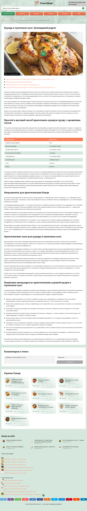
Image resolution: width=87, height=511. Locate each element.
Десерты (64, 13)
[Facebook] (40, 499)
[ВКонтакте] (32, 499)
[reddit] (76, 499)
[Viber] (10, 499)
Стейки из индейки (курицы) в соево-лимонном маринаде (17, 381)
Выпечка (22, 13)
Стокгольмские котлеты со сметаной (18, 393)
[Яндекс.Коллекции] (25, 499)
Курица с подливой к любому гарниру (71, 406)
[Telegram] (3, 499)
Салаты (50, 13)
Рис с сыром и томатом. (45, 393)
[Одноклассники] (47, 499)
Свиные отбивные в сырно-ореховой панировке (17, 406)
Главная (4, 20)
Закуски (36, 13)
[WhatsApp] (18, 499)
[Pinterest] (69, 499)
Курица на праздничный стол (18, 419)
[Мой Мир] (61, 499)
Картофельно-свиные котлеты (72, 380)
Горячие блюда (8, 13)
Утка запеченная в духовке (43, 380)
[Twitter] (54, 499)
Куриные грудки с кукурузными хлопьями (45, 406)
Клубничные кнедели (72, 393)
